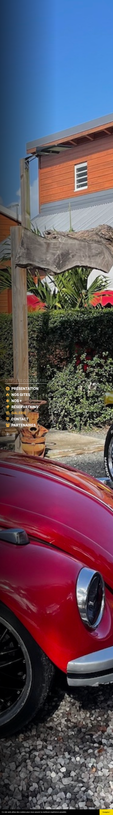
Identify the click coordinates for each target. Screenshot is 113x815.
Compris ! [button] (106, 812)
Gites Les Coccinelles (26, 380)
